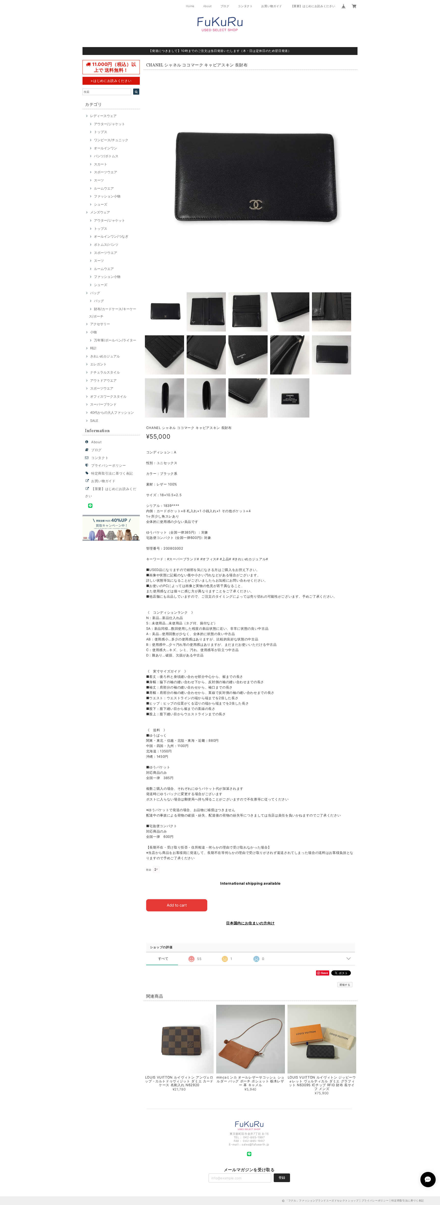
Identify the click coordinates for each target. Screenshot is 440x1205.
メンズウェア (100, 212)
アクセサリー (100, 324)
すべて (163, 958)
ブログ (225, 6)
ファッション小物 (107, 196)
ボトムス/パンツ (106, 244)
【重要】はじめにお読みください (313, 6)
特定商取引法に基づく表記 (112, 473)
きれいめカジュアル (105, 356)
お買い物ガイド (271, 6)
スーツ (99, 180)
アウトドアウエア (103, 380)
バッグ (95, 293)
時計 (93, 348)
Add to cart (177, 905)
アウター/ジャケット (109, 124)
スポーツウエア (105, 172)
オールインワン (105, 148)
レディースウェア (103, 116)
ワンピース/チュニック (111, 140)
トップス (100, 132)
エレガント (98, 364)
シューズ (100, 204)
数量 (149, 869)
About (207, 6)
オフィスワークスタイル (108, 396)
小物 (93, 332)
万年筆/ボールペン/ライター (115, 340)
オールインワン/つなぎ (111, 236)
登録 (282, 1177)
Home (190, 6)
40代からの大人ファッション (112, 412)
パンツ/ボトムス (106, 156)
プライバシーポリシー (108, 465)
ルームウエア (104, 188)
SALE (94, 421)
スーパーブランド (103, 404)
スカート (100, 164)
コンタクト (245, 6)
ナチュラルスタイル (105, 372)
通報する (344, 984)
